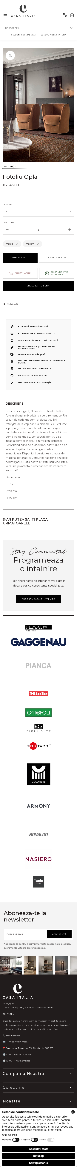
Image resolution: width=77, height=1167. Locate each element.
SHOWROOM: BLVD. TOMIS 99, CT (34, 368)
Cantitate (9, 222)
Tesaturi (8, 204)
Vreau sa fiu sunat (38, 286)
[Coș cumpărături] (72, 16)
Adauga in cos (56, 257)
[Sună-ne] (65, 16)
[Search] (71, 28)
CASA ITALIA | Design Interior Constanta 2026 (28, 1007)
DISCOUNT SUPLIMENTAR (23, 35)
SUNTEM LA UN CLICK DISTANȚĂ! (34, 382)
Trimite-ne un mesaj (17, 1041)
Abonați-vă (59, 934)
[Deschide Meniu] (5, 16)
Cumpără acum (20, 257)
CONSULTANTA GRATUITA (54, 35)
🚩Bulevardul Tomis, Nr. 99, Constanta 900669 (28, 1048)
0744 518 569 (13, 1035)
